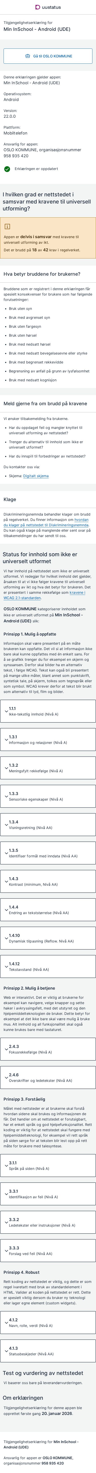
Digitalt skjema (36, 476)
